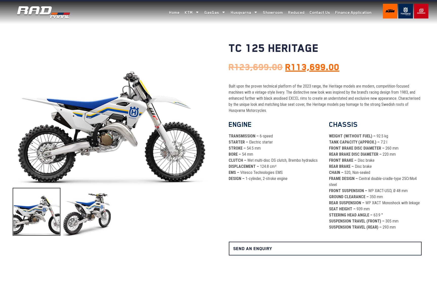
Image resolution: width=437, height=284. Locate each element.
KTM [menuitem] (189, 12)
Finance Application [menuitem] (353, 12)
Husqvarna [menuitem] (241, 12)
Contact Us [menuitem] (320, 12)
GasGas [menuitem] (211, 12)
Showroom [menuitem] (273, 12)
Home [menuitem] (174, 12)
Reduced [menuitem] (296, 12)
